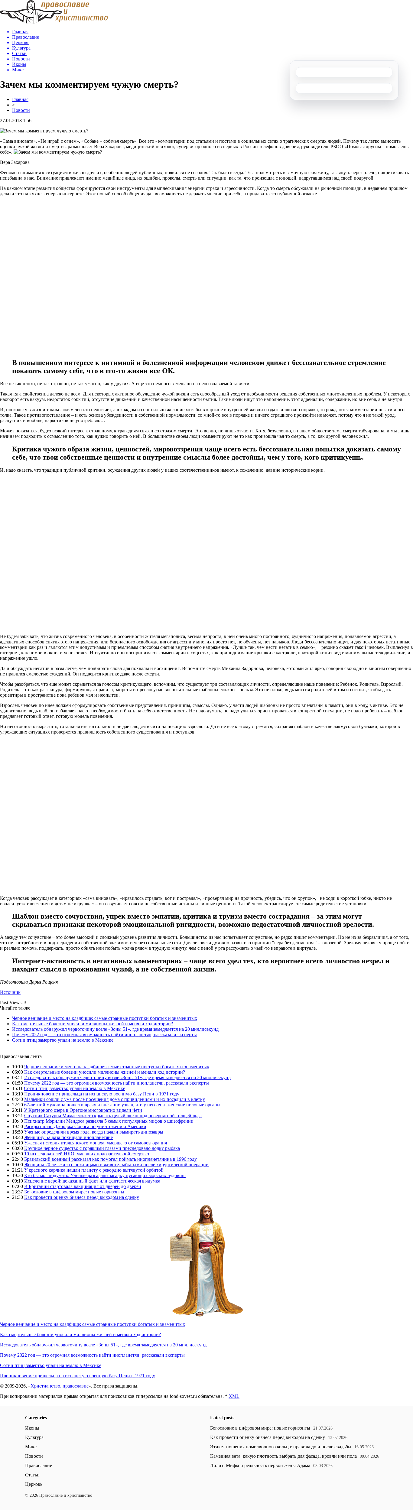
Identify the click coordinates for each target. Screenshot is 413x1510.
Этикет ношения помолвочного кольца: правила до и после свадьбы (280, 1446)
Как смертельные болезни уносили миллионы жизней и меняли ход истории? (92, 1023)
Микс (31, 1446)
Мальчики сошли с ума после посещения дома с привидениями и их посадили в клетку (114, 1099)
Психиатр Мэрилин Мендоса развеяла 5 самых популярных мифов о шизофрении (108, 1121)
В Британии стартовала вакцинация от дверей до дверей (82, 1186)
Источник (10, 992)
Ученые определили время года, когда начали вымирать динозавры (93, 1131)
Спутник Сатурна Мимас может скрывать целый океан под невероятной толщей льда (113, 1115)
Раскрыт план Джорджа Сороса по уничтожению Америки (85, 1126)
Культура (34, 1437)
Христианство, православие (60, 1385)
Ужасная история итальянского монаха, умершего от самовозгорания (95, 1142)
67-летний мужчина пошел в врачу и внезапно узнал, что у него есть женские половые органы (122, 1104)
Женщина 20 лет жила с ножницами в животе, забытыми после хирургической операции (116, 1164)
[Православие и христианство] (54, 22)
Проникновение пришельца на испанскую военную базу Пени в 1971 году (101, 1093)
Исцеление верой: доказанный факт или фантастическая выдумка (92, 1180)
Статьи (32, 1474)
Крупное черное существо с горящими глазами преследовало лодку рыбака (102, 1148)
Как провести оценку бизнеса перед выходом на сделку (81, 1197)
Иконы (32, 1427)
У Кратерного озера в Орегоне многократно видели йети (83, 1110)
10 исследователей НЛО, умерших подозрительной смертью (86, 1153)
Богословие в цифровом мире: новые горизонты (74, 1191)
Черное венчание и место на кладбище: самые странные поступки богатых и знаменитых (104, 1018)
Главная (20, 99)
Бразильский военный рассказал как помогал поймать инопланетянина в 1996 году (110, 1159)
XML (234, 1396)
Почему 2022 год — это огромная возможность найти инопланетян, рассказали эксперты (104, 1034)
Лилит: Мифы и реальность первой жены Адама (260, 1465)
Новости (21, 110)
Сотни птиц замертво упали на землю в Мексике (62, 1040)
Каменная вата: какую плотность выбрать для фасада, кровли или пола (283, 1456)
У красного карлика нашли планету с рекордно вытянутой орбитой (94, 1170)
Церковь (33, 1484)
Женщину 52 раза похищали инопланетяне (68, 1137)
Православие (38, 1465)
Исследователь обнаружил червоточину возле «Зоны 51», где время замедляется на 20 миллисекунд (115, 1029)
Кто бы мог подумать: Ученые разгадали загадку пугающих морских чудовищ (105, 1175)
